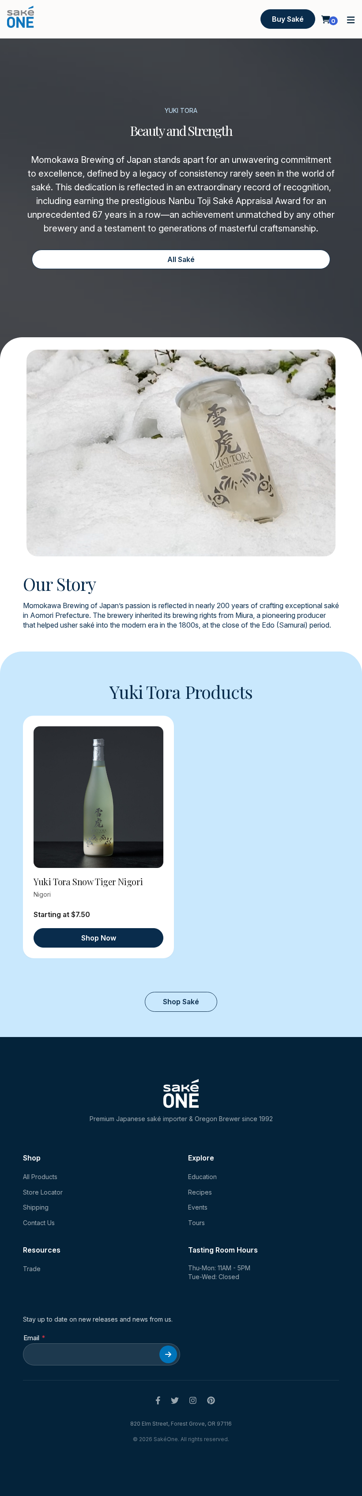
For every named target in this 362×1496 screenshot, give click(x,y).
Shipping (36, 1207)
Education (202, 1176)
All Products (40, 1176)
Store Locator (43, 1192)
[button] (351, 19)
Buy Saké (288, 19)
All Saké (181, 259)
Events (197, 1207)
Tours (196, 1222)
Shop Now (98, 937)
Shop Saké (181, 1001)
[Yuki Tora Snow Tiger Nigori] (98, 797)
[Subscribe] (168, 1354)
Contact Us (39, 1222)
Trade (32, 1268)
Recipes (200, 1192)
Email (31, 1338)
